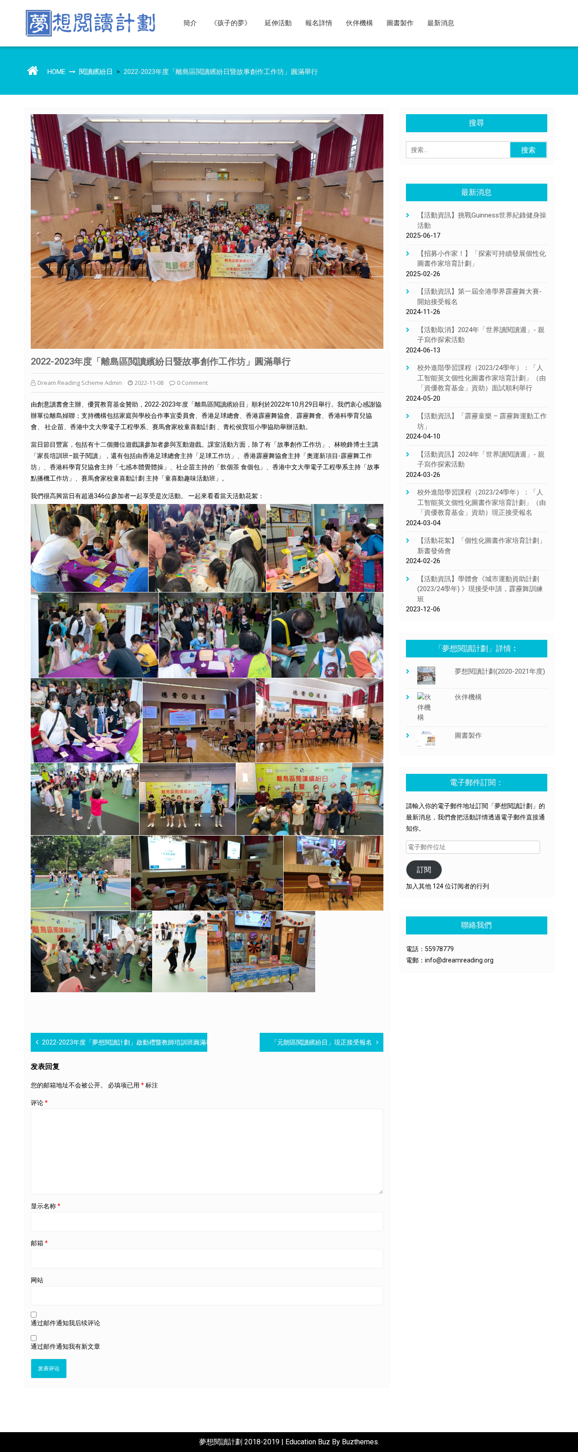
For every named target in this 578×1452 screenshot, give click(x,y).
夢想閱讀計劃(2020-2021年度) (500, 671)
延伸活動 (278, 23)
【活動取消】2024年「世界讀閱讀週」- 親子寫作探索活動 (481, 335)
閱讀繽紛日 (96, 72)
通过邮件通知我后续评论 (65, 1323)
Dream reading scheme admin (79, 383)
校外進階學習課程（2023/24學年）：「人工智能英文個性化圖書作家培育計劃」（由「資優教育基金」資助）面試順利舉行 (481, 378)
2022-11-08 (149, 383)
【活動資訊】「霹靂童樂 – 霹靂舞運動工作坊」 (482, 421)
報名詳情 (318, 23)
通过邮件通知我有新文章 (65, 1346)
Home (56, 72)
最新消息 (440, 23)
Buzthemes (360, 1442)
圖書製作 (400, 23)
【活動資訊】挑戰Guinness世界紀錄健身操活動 (481, 220)
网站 (37, 1280)
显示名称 (46, 1206)
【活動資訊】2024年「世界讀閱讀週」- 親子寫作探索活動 (481, 459)
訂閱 (424, 869)
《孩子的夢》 (230, 23)
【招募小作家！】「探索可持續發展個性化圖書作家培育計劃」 (481, 259)
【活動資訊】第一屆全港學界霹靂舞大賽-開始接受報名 (479, 296)
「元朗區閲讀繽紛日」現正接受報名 (321, 1042)
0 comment (192, 383)
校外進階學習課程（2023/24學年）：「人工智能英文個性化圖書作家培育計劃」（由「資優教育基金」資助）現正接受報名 (481, 502)
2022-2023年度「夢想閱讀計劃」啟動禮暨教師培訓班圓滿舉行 (130, 1042)
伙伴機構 (359, 23)
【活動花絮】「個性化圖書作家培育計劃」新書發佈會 (481, 545)
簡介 (190, 23)
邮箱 (39, 1243)
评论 (39, 1102)
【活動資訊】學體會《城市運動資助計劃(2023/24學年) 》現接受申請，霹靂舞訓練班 (480, 589)
